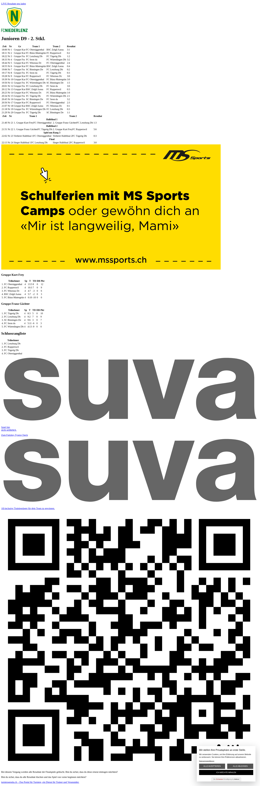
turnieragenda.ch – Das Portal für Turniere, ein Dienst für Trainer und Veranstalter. (40, 782)
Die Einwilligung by (226, 779)
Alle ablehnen (240, 766)
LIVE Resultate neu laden (13, 3)
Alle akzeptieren (212, 766)
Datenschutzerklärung (206, 761)
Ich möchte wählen (226, 772)
